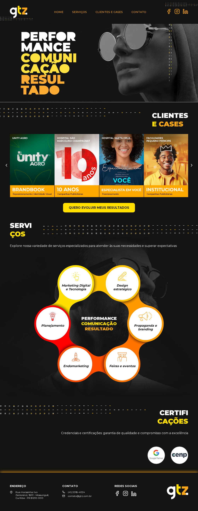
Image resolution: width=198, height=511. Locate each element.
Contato (138, 12)
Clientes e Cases (109, 12)
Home (58, 12)
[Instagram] (177, 13)
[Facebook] (169, 13)
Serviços (79, 12)
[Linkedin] (185, 13)
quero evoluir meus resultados (99, 208)
